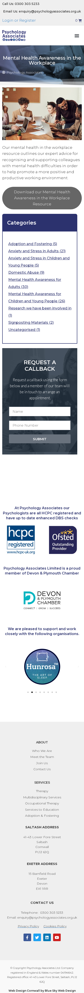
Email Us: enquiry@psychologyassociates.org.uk (42, 11)
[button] (76, 35)
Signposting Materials (28, 322)
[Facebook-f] (27, 937)
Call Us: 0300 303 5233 (20, 4)
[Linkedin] (47, 937)
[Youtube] (57, 937)
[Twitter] (37, 937)
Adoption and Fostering (30, 244)
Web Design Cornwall (24, 990)
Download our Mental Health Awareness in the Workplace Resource (42, 198)
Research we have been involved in (39, 308)
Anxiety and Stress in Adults (33, 251)
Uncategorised (21, 330)
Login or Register (19, 20)
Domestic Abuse (23, 272)
